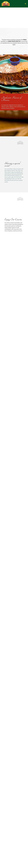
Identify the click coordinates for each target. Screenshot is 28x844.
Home (13, 5)
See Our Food (14, 234)
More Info (14, 185)
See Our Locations (14, 48)
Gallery (19, 5)
